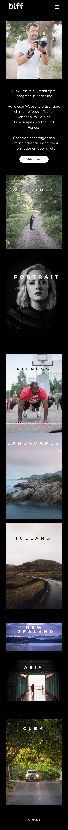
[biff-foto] (16, 5)
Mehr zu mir (34, 159)
